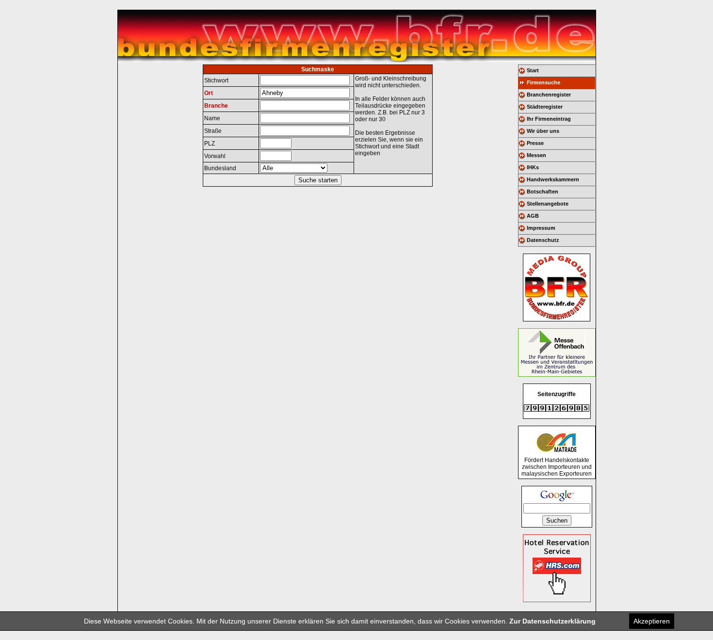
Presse (535, 143)
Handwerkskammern (553, 179)
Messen (536, 155)
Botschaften (542, 191)
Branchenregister (549, 94)
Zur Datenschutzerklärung (552, 621)
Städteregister (545, 107)
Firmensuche (543, 82)
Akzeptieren (651, 621)
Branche (216, 105)
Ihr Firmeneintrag (549, 119)
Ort (208, 93)
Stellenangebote (547, 204)
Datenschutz (543, 240)
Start (533, 70)
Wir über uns (543, 131)
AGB (533, 216)
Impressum (541, 228)
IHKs (533, 167)
